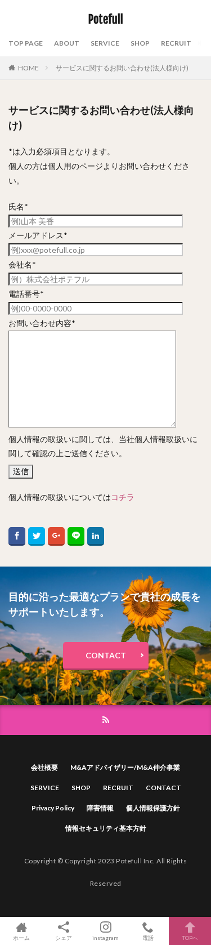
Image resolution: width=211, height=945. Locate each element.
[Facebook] (16, 536)
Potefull (105, 19)
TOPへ (190, 937)
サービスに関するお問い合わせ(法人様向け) (122, 68)
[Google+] (56, 536)
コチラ (122, 497)
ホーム (21, 937)
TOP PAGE (25, 43)
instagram (105, 937)
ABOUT (66, 43)
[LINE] (76, 536)
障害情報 (100, 808)
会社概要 (44, 767)
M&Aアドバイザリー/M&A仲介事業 (125, 767)
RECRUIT (176, 43)
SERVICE (105, 43)
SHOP (140, 43)
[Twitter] (36, 536)
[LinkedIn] (95, 536)
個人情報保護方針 (153, 808)
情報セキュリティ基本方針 (105, 828)
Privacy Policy (53, 808)
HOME (28, 68)
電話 (148, 937)
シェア (63, 937)
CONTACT (106, 655)
